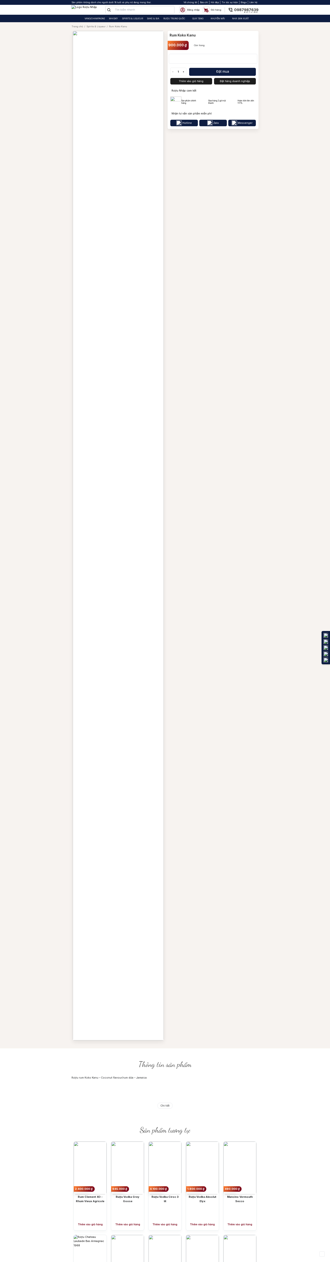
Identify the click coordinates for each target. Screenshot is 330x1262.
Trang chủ (77, 26)
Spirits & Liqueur (96, 26)
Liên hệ (253, 2)
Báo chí (204, 2)
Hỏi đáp (215, 2)
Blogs (244, 2)
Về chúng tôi (190, 2)
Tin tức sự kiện (230, 2)
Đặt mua (222, 71)
